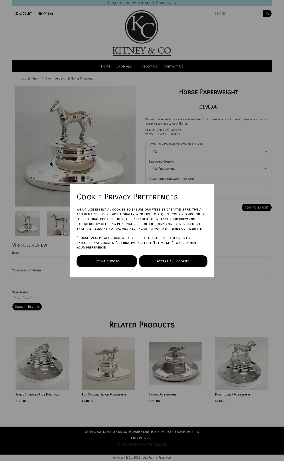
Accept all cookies (173, 261)
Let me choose (107, 261)
